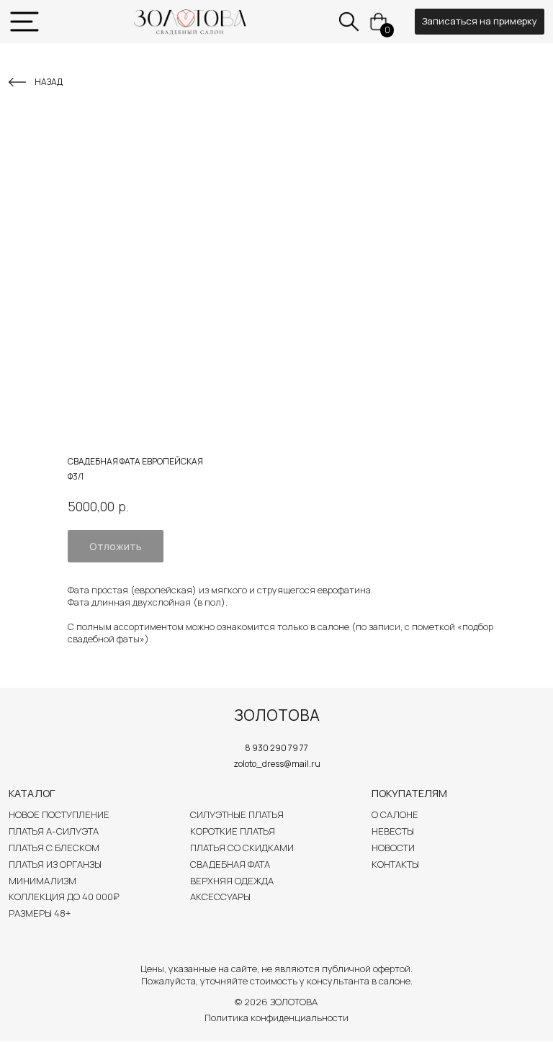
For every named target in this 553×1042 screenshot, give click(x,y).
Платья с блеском (54, 847)
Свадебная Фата (230, 864)
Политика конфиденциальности (276, 1017)
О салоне (395, 814)
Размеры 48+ (40, 913)
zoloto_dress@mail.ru (276, 764)
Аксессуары (220, 896)
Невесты (393, 831)
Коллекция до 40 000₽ (64, 896)
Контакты (395, 864)
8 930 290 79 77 (276, 748)
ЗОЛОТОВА (277, 714)
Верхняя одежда (232, 880)
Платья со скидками (242, 847)
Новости (393, 847)
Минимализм (42, 880)
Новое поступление (59, 814)
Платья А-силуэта (54, 831)
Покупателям (409, 793)
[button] (479, 22)
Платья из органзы (55, 864)
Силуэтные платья (237, 814)
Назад (49, 82)
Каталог (32, 793)
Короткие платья (232, 831)
